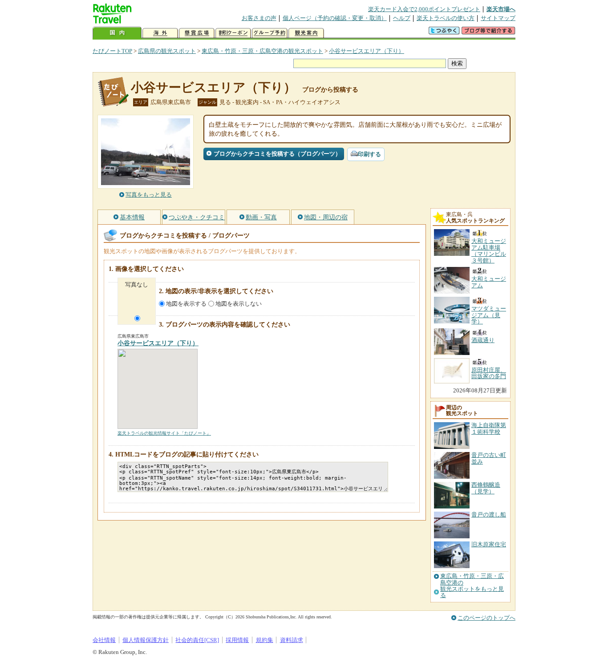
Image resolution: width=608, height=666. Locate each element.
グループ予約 (270, 33)
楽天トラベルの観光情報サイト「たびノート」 (164, 433)
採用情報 (237, 640)
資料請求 (291, 640)
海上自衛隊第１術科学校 (488, 428)
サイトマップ (498, 18)
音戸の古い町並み (488, 458)
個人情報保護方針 (145, 640)
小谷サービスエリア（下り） (366, 51)
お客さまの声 (259, 18)
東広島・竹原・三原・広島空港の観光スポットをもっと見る (472, 585)
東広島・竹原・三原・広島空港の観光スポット (262, 51)
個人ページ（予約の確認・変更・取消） (335, 18)
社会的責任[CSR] (197, 640)
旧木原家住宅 (488, 544)
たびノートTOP (112, 51)
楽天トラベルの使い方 (445, 18)
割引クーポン (233, 33)
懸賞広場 (197, 33)
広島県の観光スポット (167, 51)
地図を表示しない (238, 303)
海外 (160, 33)
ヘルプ (401, 18)
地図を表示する (186, 303)
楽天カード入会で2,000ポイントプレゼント (424, 9)
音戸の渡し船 (488, 514)
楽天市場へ (500, 9)
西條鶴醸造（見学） (485, 487)
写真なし (136, 284)
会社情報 (104, 640)
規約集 (264, 640)
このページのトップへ (486, 617)
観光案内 (306, 33)
